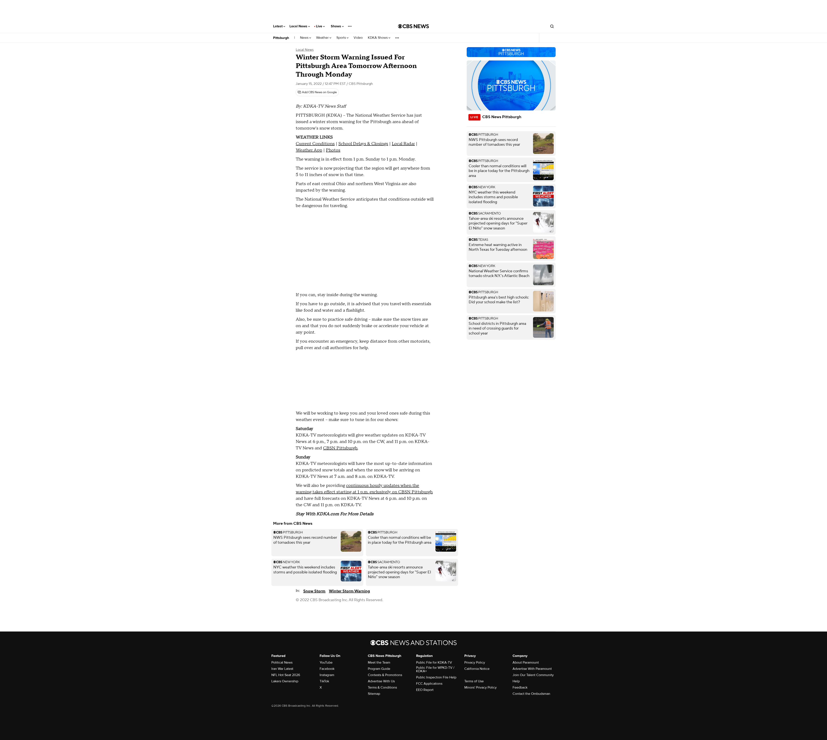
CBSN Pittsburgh (340, 448)
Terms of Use (474, 681)
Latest (278, 26)
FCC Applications (429, 683)
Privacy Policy (474, 662)
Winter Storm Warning (349, 591)
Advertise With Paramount (532, 668)
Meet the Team (379, 662)
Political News (281, 662)
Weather (323, 38)
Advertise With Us (381, 681)
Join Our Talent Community (533, 675)
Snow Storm (314, 591)
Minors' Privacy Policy (480, 687)
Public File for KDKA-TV (434, 662)
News (304, 38)
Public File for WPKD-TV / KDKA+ (435, 669)
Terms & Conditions (382, 687)
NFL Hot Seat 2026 (285, 675)
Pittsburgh (281, 38)
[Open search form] (552, 26)
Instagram (327, 675)
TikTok (324, 681)
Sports (341, 38)
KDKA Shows (378, 38)
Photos (333, 150)
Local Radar (403, 144)
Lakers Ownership (284, 681)
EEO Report (425, 690)
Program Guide (379, 668)
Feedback (520, 687)
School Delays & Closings (363, 144)
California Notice (477, 668)
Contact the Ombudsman (531, 693)
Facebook (327, 668)
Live (319, 26)
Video (358, 38)
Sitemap (374, 693)
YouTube (326, 662)
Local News (298, 26)
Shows (336, 26)
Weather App (309, 150)
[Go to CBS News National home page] (413, 26)
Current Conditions (315, 144)
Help (516, 681)
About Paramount (526, 662)
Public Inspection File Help (436, 677)
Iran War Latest (282, 668)
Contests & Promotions (385, 675)
